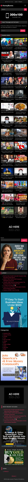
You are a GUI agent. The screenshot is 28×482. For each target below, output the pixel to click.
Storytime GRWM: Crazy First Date (11, 290)
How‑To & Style (6, 339)
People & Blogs (6, 344)
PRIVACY (6, 471)
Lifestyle (5, 341)
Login (16, 1)
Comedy (5, 336)
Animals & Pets (6, 333)
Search (2, 237)
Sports (4, 345)
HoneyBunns (7, 5)
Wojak (4, 349)
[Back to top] (24, 478)
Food (4, 338)
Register (20, 1)
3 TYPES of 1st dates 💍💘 (9, 285)
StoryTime (5, 347)
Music (4, 342)
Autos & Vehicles (7, 334)
